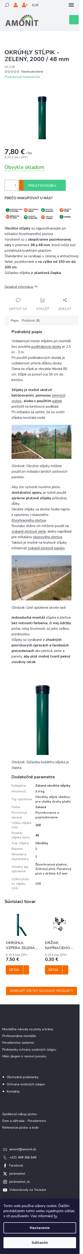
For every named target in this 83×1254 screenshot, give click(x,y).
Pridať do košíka (42, 186)
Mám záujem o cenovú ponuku (24, 1056)
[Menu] (71, 5)
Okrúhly (41, 843)
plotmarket (17, 1173)
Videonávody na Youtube (27, 1190)
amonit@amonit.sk (22, 1149)
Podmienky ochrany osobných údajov (29, 1049)
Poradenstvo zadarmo (18, 1042)
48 (37, 835)
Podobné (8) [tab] (31, 320)
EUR (35, 5)
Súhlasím (40, 1242)
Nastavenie (40, 1227)
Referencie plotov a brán (20, 1127)
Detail (14, 970)
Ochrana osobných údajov (26, 1084)
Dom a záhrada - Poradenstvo (24, 1121)
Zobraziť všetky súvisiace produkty (41, 991)
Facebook (16, 1165)
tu (55, 1216)
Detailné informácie (19, 287)
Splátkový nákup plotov (19, 1114)
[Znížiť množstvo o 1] (21, 188)
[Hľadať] (7, 5)
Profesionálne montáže (19, 1036)
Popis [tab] (15, 320)
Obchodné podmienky (23, 1077)
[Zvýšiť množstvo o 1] (21, 182)
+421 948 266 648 (22, 1157)
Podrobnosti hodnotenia (22, 77)
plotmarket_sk (19, 1182)
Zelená (40, 807)
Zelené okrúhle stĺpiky (52, 785)
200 (38, 825)
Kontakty (13, 1091)
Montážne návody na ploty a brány (27, 1029)
